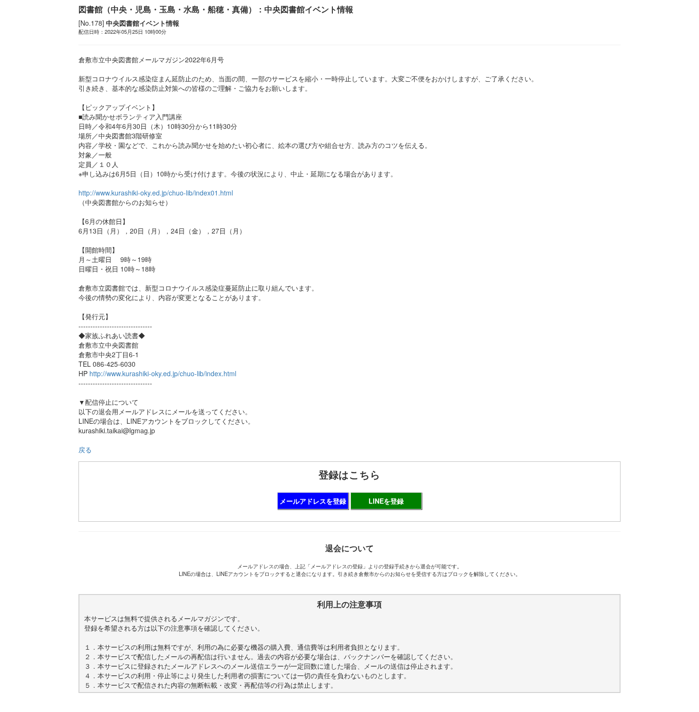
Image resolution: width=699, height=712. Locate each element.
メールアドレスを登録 (313, 501)
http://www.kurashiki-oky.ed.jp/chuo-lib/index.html (162, 373)
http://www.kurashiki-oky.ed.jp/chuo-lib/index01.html (155, 192)
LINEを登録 (386, 501)
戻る (85, 449)
